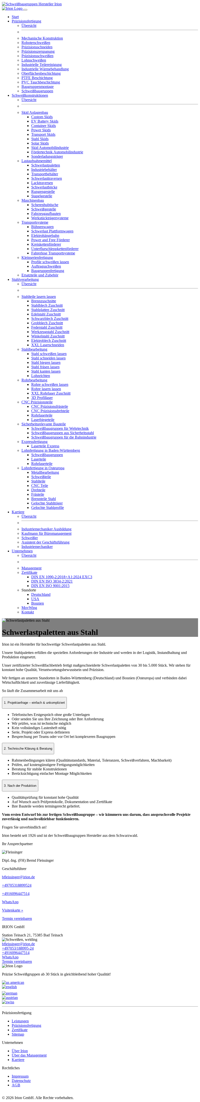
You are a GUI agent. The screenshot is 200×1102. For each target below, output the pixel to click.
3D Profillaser (42, 398)
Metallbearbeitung (45, 472)
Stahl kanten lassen (45, 371)
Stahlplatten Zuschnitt (48, 310)
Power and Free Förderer (50, 240)
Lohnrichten (40, 376)
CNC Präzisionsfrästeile (49, 406)
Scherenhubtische (44, 205)
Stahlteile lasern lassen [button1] (38, 296)
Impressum (20, 1076)
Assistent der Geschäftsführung (45, 542)
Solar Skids (40, 143)
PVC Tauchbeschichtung (40, 82)
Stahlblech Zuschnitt (47, 305)
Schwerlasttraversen (46, 178)
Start (15, 17)
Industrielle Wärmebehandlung (45, 69)
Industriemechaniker (37, 547)
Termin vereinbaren (17, 918)
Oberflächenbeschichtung (41, 73)
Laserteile (38, 459)
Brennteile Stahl (43, 499)
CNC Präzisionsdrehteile (50, 411)
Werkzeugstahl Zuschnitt (50, 332)
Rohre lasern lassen (46, 389)
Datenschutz (21, 1081)
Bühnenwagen (42, 227)
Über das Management (29, 1055)
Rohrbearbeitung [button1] (34, 380)
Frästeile (37, 494)
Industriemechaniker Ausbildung (46, 529)
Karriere (18, 1060)
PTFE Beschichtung (37, 78)
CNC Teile (39, 485)
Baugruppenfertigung (47, 271)
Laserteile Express (45, 446)
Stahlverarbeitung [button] (25, 279)
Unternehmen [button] (22, 551)
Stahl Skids (40, 139)
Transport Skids (43, 134)
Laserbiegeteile (42, 420)
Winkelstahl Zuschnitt (48, 336)
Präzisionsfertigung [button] (26, 21)
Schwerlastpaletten (45, 165)
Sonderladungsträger (47, 156)
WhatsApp (10, 902)
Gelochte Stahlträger (47, 503)
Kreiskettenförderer (46, 244)
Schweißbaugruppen (37, 91)
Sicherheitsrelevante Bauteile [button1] (43, 424)
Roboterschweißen (35, 43)
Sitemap (18, 1034)
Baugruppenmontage (37, 86)
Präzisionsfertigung (26, 1025)
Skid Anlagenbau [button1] (34, 112)
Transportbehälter (44, 174)
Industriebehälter (44, 170)
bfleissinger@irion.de (18, 877)
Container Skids (43, 126)
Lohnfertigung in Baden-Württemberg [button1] (50, 450)
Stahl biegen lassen (45, 362)
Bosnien (37, 603)
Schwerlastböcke (44, 187)
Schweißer (29, 538)
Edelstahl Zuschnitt (46, 314)
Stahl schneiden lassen (48, 358)
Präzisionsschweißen (37, 56)
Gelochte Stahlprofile (47, 507)
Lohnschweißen (33, 60)
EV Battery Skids (44, 121)
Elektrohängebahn (45, 235)
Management (31, 568)
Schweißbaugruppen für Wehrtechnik (60, 428)
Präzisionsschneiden (36, 47)
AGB (16, 1085)
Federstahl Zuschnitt (46, 327)
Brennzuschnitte (43, 301)
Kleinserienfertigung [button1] (37, 257)
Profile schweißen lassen (50, 262)
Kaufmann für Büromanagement (46, 533)
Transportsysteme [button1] (34, 222)
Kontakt (27, 612)
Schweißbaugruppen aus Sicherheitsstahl (62, 433)
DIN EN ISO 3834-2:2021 (52, 581)
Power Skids (41, 130)
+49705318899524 (16, 885)
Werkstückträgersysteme (50, 218)
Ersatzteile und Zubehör (39, 275)
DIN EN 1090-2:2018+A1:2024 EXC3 (61, 577)
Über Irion (20, 1051)
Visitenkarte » (12, 910)
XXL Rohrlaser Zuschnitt (50, 393)
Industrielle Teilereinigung (41, 65)
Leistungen (20, 1021)
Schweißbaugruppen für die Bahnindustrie (63, 437)
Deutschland (40, 594)
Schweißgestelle (43, 209)
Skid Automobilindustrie (50, 148)
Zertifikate (20, 1030)
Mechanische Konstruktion (42, 38)
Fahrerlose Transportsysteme (53, 253)
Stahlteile (38, 481)
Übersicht (28, 25)
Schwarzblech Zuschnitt (49, 318)
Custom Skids (42, 117)
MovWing (29, 608)
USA (35, 599)
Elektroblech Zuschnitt (48, 340)
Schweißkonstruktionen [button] (30, 95)
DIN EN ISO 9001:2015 (50, 586)
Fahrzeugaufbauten (46, 213)
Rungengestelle (43, 191)
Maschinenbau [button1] (32, 200)
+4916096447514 (16, 894)
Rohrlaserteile (41, 415)
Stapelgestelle (41, 196)
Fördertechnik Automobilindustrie (57, 152)
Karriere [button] (18, 512)
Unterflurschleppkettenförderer (55, 249)
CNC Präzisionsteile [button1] (37, 402)
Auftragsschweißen (46, 266)
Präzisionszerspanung (38, 51)
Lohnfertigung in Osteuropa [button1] (42, 468)
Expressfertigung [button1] (34, 442)
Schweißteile (41, 477)
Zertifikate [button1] (29, 572)
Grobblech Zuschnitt (47, 323)
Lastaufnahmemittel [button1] (36, 161)
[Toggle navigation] (25, 9)
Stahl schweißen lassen (49, 354)
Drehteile (38, 490)
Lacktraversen (42, 183)
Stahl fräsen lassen (45, 367)
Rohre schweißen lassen (49, 384)
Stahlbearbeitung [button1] (34, 349)
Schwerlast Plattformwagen (52, 231)
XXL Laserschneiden (47, 345)
